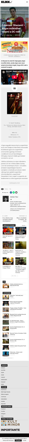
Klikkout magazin (5, 394)
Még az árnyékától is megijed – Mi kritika (21, 219)
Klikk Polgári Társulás (5, 392)
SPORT (2, 372)
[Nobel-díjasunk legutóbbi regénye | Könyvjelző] (6, 303)
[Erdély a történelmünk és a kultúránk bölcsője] (6, 285)
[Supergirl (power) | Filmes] (8, 231)
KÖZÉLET (3, 367)
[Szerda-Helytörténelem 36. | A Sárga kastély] (6, 328)
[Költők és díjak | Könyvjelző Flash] (6, 347)
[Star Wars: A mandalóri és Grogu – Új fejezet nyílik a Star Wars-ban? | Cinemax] (20, 261)
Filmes (4, 227)
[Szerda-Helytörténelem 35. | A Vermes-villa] (6, 341)
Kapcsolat (3, 403)
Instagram (3, 413)
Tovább (24, 440)
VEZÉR (13, 20)
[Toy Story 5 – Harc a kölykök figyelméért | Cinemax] (8, 245)
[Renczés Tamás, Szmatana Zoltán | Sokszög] (6, 335)
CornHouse (3, 396)
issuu (2, 416)
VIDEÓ (2, 384)
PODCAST (3, 382)
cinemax (4, 20)
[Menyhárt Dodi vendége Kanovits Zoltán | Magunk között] (6, 316)
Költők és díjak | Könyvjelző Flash (18, 345)
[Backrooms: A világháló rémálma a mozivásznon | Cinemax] (20, 245)
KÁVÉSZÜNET (4, 379)
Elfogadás (18, 440)
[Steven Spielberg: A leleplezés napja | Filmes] (20, 231)
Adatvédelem (4, 399)
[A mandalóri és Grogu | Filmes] (8, 261)
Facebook (3, 409)
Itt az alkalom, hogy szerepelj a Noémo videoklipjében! (8, 219)
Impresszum (3, 389)
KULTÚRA (9, 20)
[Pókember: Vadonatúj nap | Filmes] (6, 297)
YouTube (3, 411)
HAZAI (2, 374)
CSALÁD (3, 377)
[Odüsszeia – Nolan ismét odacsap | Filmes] (6, 353)
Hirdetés (3, 401)
